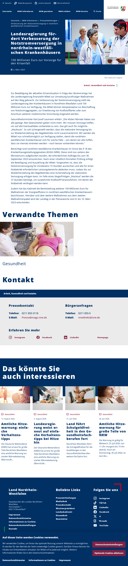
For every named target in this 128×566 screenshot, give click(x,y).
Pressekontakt (63, 505)
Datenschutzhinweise (13, 560)
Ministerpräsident (65, 508)
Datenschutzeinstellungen (109, 544)
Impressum (65, 560)
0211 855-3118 (30, 313)
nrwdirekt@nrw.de (89, 317)
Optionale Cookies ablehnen (108, 553)
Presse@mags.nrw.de (34, 317)
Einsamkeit (61, 515)
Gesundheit (14, 263)
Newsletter (62, 519)
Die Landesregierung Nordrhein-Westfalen (117, 9)
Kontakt (13, 528)
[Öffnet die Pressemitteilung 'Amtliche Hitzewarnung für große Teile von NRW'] (113, 394)
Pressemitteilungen (49, 20)
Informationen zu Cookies (42, 560)
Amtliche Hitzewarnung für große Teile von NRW (112, 429)
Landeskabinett (64, 512)
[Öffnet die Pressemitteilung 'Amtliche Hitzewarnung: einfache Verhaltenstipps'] (15, 394)
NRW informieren (30, 20)
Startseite (15, 20)
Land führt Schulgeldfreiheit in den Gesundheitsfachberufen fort (79, 431)
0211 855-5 (84, 313)
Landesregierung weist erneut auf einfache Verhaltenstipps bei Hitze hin (47, 433)
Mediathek (61, 501)
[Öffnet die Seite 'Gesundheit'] (37, 239)
